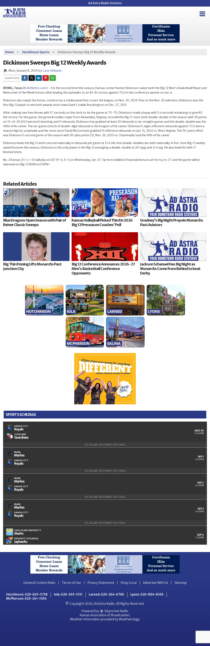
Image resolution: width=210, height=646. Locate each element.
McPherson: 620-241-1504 (26, 598)
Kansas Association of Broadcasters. (105, 615)
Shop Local (129, 583)
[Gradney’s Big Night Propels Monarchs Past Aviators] (173, 202)
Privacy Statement (100, 583)
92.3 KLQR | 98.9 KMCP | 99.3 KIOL (105, 444)
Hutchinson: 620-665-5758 (27, 594)
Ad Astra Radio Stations (105, 3)
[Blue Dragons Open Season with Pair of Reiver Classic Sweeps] (36, 202)
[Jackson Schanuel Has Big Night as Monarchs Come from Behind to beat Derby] (173, 246)
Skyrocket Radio (116, 611)
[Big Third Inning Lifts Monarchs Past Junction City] (36, 246)
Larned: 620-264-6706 (106, 594)
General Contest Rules (39, 583)
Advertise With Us (155, 583)
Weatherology (129, 619)
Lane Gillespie (52, 70)
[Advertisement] (105, 33)
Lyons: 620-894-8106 (146, 594)
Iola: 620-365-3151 (68, 594)
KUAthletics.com (35, 88)
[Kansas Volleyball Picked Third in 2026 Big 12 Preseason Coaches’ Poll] (105, 202)
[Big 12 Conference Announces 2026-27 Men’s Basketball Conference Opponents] (105, 246)
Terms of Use (71, 583)
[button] (202, 14)
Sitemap (181, 583)
